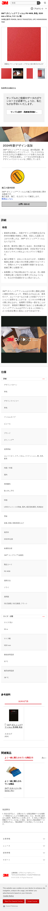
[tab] (23, 701)
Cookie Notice (8, 896)
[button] (10, 906)
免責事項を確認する (8, 88)
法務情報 (14, 873)
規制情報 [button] (6, 853)
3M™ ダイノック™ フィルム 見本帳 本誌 (14, 726)
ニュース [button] (6, 846)
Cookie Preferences (33, 875)
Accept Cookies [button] (32, 901)
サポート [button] (6, 860)
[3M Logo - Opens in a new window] (5, 3)
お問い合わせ (24, 204)
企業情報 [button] (6, 839)
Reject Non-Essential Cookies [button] (14, 901)
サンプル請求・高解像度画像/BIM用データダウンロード (26, 112)
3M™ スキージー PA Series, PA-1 (13, 789)
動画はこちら (7, 199)
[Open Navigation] (45, 3)
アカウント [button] (39, 9)
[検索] (38, 3)
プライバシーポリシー (26, 873)
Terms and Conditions (18, 875)
